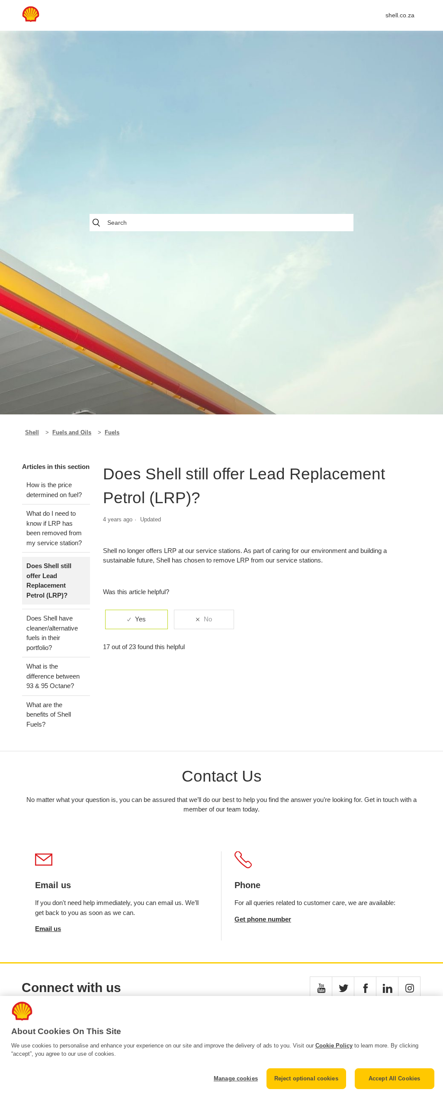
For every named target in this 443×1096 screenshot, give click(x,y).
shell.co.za (399, 15)
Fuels (112, 432)
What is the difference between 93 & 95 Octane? (53, 676)
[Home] (30, 19)
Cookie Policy (334, 1045)
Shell (32, 432)
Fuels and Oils (71, 432)
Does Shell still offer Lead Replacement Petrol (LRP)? (48, 580)
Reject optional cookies (306, 1078)
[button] (321, 987)
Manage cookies (236, 1078)
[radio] (136, 619)
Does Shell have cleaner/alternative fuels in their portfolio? (52, 632)
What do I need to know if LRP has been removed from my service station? (54, 528)
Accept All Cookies (394, 1078)
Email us (48, 928)
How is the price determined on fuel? (54, 489)
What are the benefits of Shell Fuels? (48, 714)
